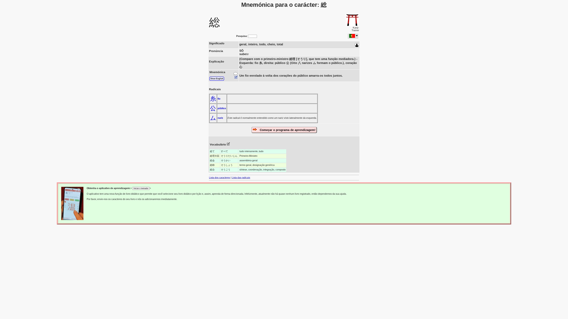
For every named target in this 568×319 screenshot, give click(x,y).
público (222, 108)
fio (219, 98)
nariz (220, 118)
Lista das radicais (241, 177)
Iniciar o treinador (141, 188)
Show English (216, 79)
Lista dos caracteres (219, 177)
